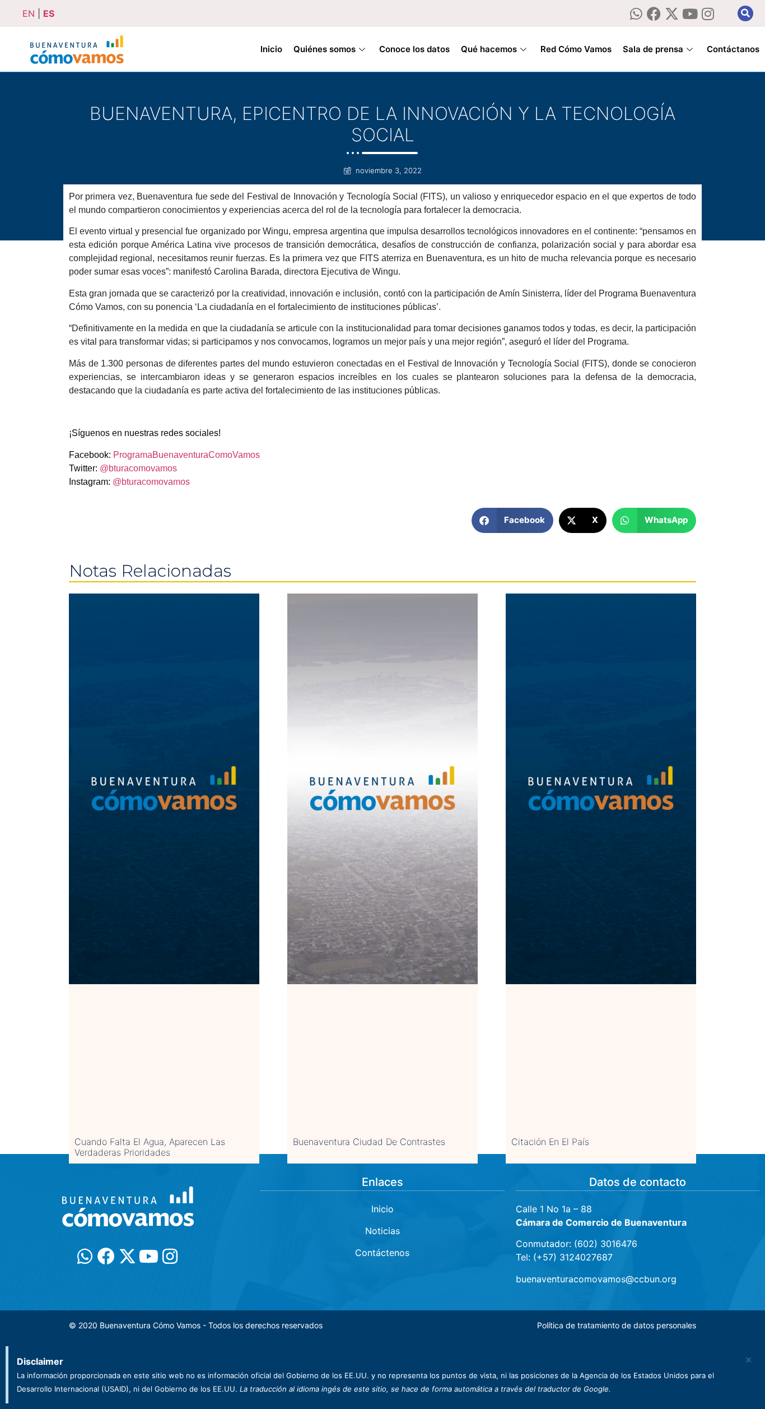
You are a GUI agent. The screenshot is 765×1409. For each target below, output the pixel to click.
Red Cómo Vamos (576, 49)
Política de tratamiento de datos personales (616, 1325)
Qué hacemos (489, 49)
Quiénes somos (324, 49)
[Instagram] (708, 14)
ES (48, 13)
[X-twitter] (672, 14)
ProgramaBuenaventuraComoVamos (185, 455)
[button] (745, 13)
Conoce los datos (414, 49)
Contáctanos (733, 49)
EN (28, 13)
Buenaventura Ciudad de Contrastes (369, 1141)
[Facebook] (654, 14)
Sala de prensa (653, 49)
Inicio (271, 49)
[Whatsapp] (636, 14)
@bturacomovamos (138, 468)
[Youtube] (690, 14)
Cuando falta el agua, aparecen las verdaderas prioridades (149, 1147)
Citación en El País (550, 1141)
